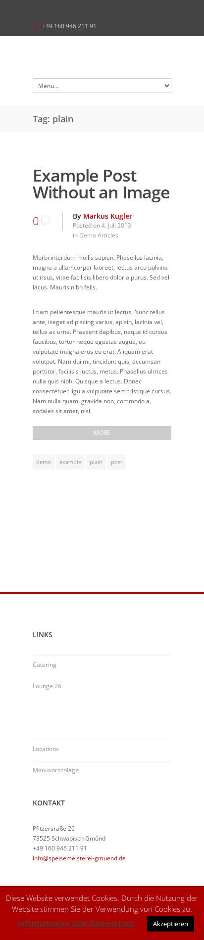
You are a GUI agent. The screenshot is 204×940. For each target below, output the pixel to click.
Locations (46, 749)
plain (96, 462)
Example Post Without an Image (101, 183)
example (70, 462)
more (102, 432)
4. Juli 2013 (116, 225)
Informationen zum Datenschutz (76, 923)
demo (43, 462)
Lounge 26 (47, 686)
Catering (44, 664)
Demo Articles (98, 235)
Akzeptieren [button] (170, 923)
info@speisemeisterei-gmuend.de (79, 858)
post (116, 462)
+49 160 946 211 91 (69, 26)
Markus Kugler (107, 216)
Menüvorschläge (56, 770)
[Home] (102, 59)
